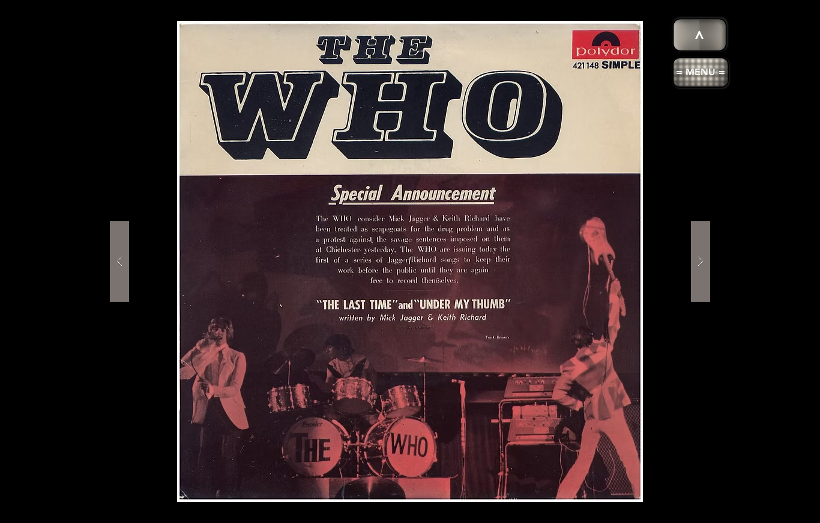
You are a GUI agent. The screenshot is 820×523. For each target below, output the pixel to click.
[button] (700, 72)
